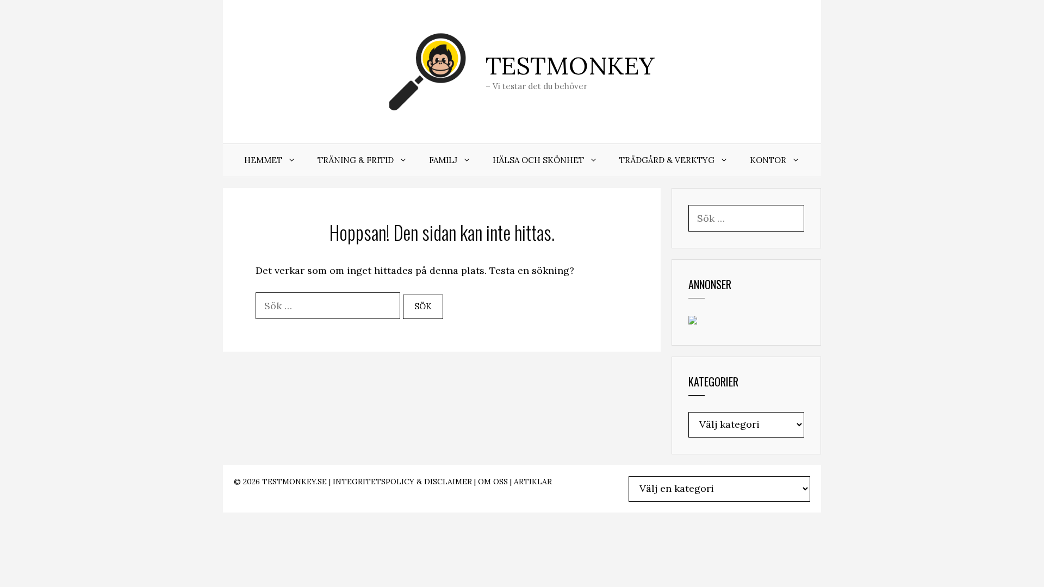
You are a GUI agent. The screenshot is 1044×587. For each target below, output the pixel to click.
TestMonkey (570, 65)
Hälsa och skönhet (538, 160)
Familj (443, 160)
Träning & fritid (356, 160)
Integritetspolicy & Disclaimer (402, 481)
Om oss (493, 481)
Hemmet (263, 160)
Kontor (768, 160)
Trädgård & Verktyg (666, 160)
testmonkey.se (294, 481)
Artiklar (533, 481)
